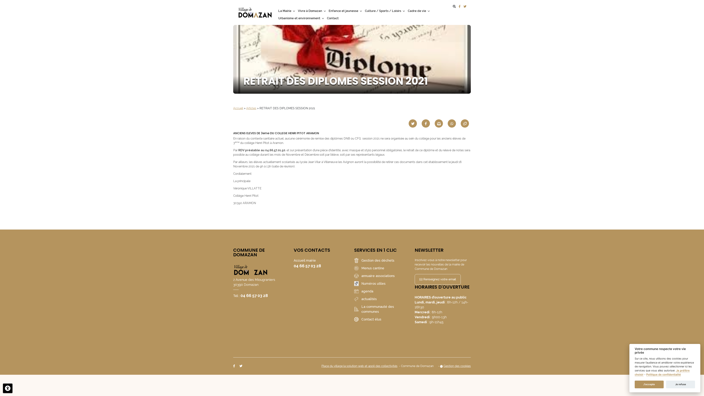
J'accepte (649, 384)
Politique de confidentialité (663, 374)
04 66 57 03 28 (254, 295)
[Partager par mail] (439, 123)
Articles (251, 108)
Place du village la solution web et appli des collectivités (359, 366)
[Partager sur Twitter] (413, 123)
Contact (333, 18)
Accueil (238, 108)
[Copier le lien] (465, 123)
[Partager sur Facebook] (426, 123)
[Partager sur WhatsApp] (452, 123)
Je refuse (680, 384)
